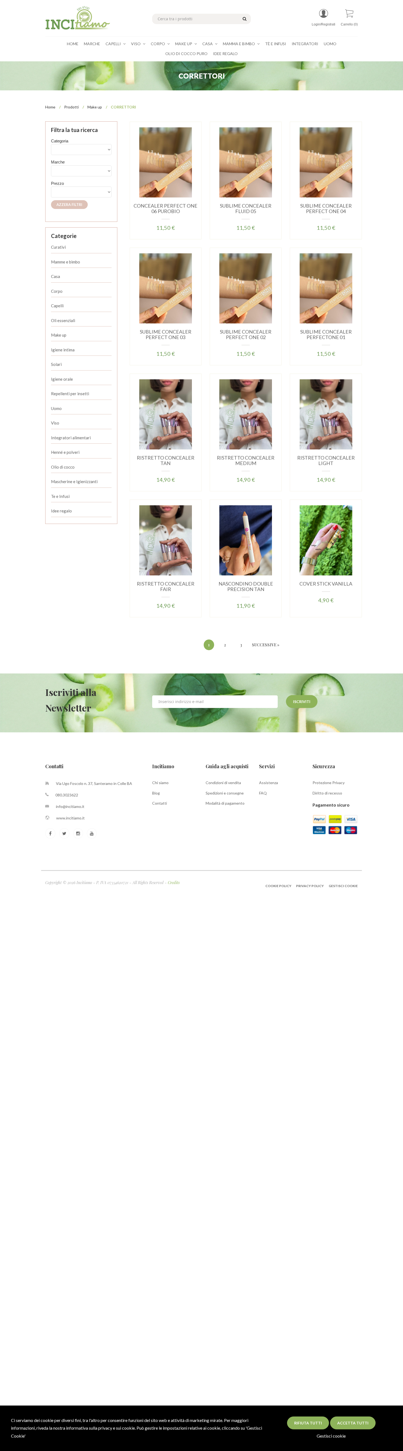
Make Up (184, 43)
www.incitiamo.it (70, 818)
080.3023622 (66, 795)
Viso (136, 43)
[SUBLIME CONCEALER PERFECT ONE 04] (326, 162)
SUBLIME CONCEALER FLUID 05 (245, 208)
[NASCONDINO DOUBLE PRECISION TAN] (245, 540)
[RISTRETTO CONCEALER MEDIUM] (245, 414)
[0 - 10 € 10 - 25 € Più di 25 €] (81, 192)
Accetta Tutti (352, 1423)
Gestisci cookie (331, 1435)
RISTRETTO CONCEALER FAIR (165, 586)
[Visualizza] (149, 169)
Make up (94, 107)
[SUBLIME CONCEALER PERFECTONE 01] (326, 288)
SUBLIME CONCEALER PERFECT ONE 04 (326, 208)
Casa (208, 43)
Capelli (114, 43)
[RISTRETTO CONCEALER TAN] (165, 414)
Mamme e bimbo (65, 261)
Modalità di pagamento (225, 803)
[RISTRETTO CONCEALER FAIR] (165, 540)
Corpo (158, 43)
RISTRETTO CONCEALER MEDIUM (245, 460)
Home (72, 43)
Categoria (59, 141)
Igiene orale (62, 379)
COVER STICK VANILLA (325, 584)
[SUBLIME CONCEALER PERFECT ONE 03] (165, 288)
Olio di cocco (63, 466)
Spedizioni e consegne (225, 793)
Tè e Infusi (275, 43)
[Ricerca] (243, 18)
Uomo (330, 43)
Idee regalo (61, 510)
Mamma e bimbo (239, 43)
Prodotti (71, 107)
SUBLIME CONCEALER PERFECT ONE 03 (165, 334)
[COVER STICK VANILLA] (326, 540)
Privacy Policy (310, 886)
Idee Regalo (225, 53)
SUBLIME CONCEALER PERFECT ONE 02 (245, 334)
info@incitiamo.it (70, 806)
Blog (156, 793)
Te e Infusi (60, 496)
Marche (92, 43)
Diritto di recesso (327, 793)
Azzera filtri (69, 204)
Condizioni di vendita (223, 782)
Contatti (159, 803)
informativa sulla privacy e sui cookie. (101, 1427)
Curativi (58, 247)
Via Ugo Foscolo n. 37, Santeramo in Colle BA (94, 783)
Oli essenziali (63, 320)
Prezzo (57, 183)
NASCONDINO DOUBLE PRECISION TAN (245, 586)
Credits (174, 882)
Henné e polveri (65, 452)
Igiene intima (63, 349)
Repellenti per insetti (70, 393)
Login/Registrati (323, 24)
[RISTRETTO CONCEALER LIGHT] (326, 414)
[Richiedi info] (181, 169)
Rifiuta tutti (308, 1423)
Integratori (305, 43)
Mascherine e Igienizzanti (74, 481)
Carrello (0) (349, 24)
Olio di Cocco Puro (186, 53)
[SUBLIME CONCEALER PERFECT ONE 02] (245, 288)
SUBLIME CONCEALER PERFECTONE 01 (326, 334)
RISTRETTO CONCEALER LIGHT (326, 460)
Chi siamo (160, 782)
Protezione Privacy (329, 782)
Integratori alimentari (71, 437)
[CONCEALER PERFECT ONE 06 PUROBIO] (165, 162)
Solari (56, 364)
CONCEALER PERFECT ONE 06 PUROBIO (165, 208)
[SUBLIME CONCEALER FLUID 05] (245, 162)
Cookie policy (278, 886)
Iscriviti (301, 701)
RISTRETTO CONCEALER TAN (165, 460)
